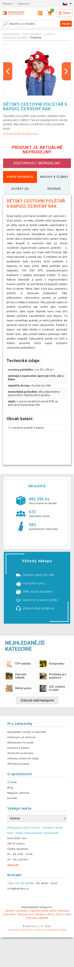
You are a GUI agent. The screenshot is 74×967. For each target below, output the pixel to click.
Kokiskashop (11, 34)
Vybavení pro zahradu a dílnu (35, 914)
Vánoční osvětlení (16, 910)
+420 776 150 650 (18, 883)
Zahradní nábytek (37, 917)
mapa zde (12, 864)
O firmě (12, 782)
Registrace (23, 3)
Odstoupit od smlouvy (21, 737)
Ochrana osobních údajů (23, 758)
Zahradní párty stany (43, 910)
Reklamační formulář (20, 742)
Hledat (65, 24)
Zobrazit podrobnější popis (21, 133)
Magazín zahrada (18, 792)
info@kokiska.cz (18, 888)
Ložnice (50, 34)
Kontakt (12, 798)
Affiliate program (18, 763)
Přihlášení (7, 3)
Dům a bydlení (32, 34)
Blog (10, 787)
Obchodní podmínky (20, 753)
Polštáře (36, 37)
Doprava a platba (18, 747)
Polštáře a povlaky (15, 37)
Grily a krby (63, 914)
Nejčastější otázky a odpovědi (26, 732)
